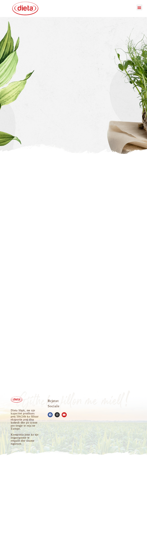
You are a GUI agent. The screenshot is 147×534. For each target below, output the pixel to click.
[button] (139, 7)
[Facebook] (50, 414)
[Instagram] (57, 414)
